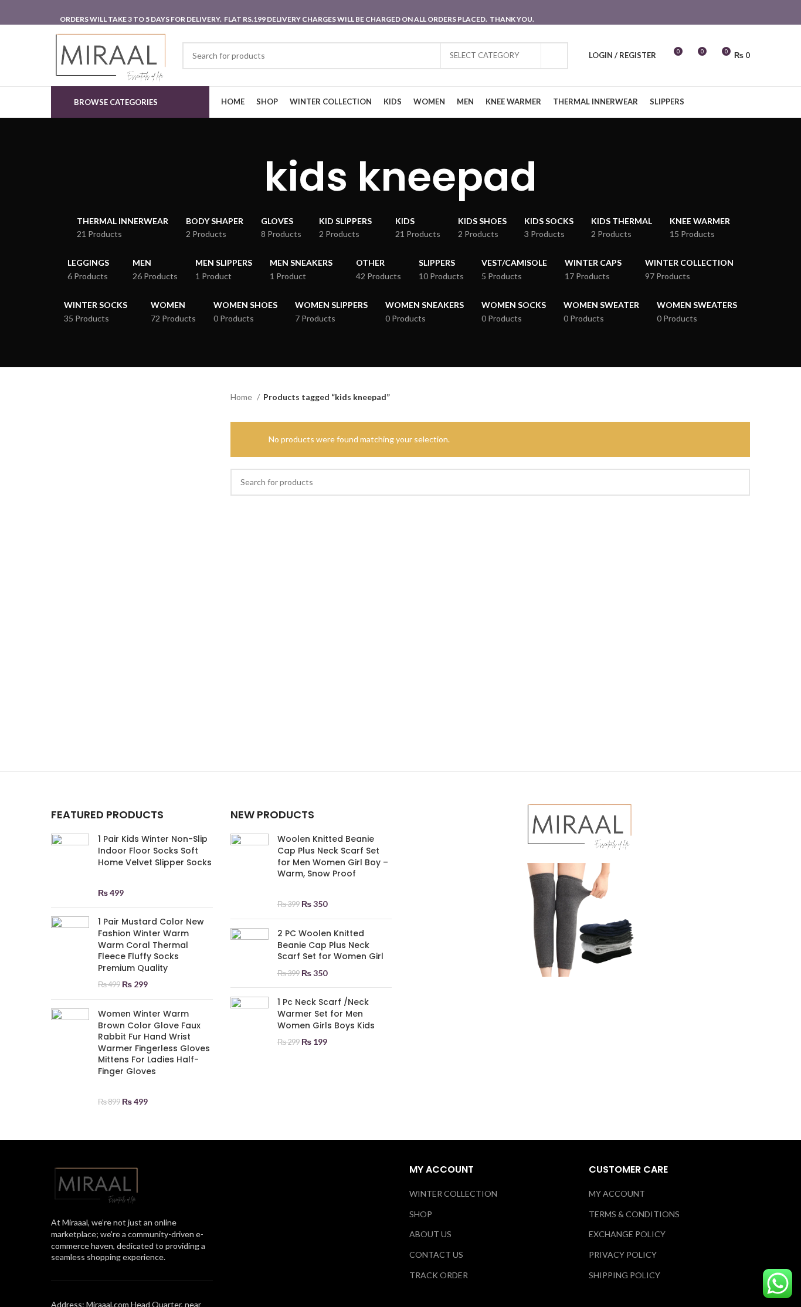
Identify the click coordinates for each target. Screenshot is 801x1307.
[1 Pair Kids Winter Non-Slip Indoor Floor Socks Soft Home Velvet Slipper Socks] (70, 866)
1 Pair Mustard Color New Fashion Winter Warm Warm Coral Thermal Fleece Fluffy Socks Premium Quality (151, 944)
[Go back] (249, 177)
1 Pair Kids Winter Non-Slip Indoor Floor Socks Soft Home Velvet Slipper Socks (155, 851)
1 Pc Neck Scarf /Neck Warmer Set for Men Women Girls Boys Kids (326, 1014)
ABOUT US (430, 1234)
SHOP (420, 1214)
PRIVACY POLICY (623, 1254)
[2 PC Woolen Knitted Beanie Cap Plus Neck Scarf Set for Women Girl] (249, 953)
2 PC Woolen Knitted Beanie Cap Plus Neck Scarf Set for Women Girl (330, 945)
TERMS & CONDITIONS (634, 1214)
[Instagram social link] (742, 12)
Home (242, 397)
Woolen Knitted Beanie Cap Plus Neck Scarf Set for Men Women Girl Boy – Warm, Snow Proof (332, 856)
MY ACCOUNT (617, 1193)
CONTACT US (436, 1254)
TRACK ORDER (438, 1275)
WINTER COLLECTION (453, 1193)
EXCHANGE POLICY (627, 1234)
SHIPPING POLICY (624, 1275)
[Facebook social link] (727, 12)
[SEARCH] (554, 55)
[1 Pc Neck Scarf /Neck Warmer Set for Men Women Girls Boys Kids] (249, 1022)
